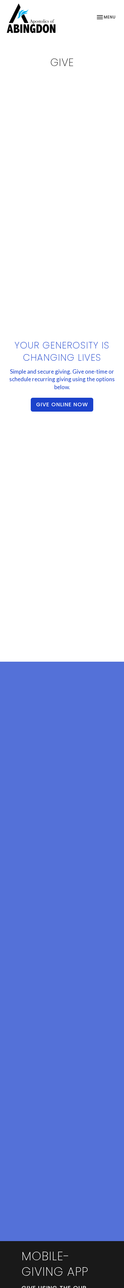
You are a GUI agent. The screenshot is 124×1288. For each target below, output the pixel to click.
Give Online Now (62, 404)
